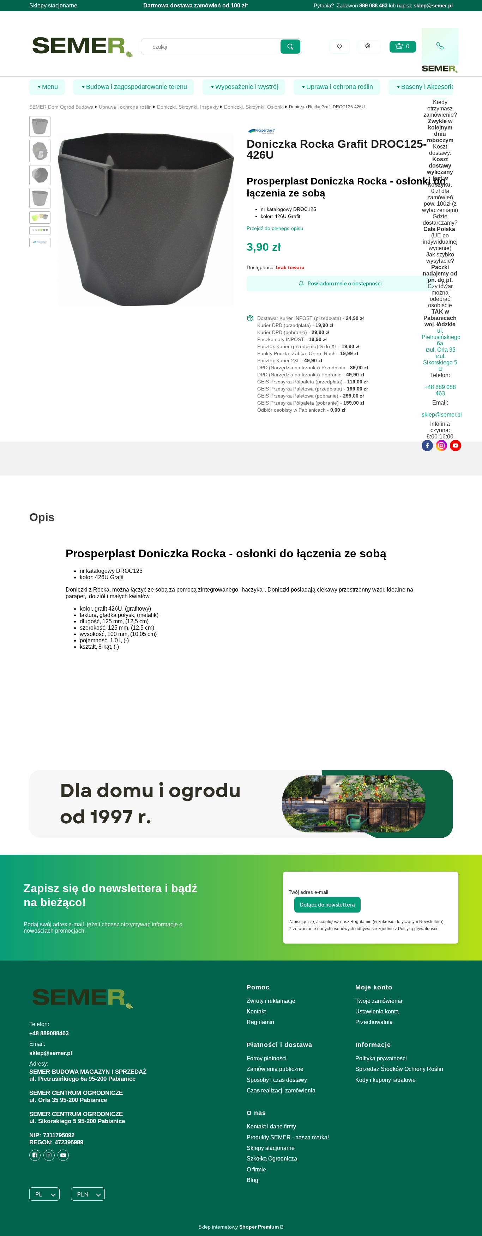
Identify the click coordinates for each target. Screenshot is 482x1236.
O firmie (256, 1170)
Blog (252, 1180)
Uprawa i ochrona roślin (125, 107)
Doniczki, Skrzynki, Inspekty (188, 107)
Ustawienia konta (377, 1011)
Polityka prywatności (381, 1058)
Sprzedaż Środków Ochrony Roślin (399, 1069)
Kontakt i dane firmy (271, 1126)
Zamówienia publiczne (275, 1069)
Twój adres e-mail (308, 892)
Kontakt (256, 1011)
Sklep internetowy (238, 1227)
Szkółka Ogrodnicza (272, 1159)
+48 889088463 (49, 1033)
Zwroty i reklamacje (271, 1001)
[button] (290, 47)
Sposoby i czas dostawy (277, 1080)
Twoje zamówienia (378, 1001)
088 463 (378, 5)
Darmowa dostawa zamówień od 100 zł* (195, 5)
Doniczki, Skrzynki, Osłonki (254, 107)
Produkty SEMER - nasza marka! (288, 1137)
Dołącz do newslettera (327, 905)
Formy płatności (267, 1058)
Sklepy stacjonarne (53, 5)
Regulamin (260, 1022)
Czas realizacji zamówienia (281, 1090)
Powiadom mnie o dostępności (345, 283)
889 (363, 5)
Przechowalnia (374, 1022)
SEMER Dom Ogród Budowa (61, 107)
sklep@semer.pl (433, 5)
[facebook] (427, 445)
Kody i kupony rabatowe (385, 1080)
